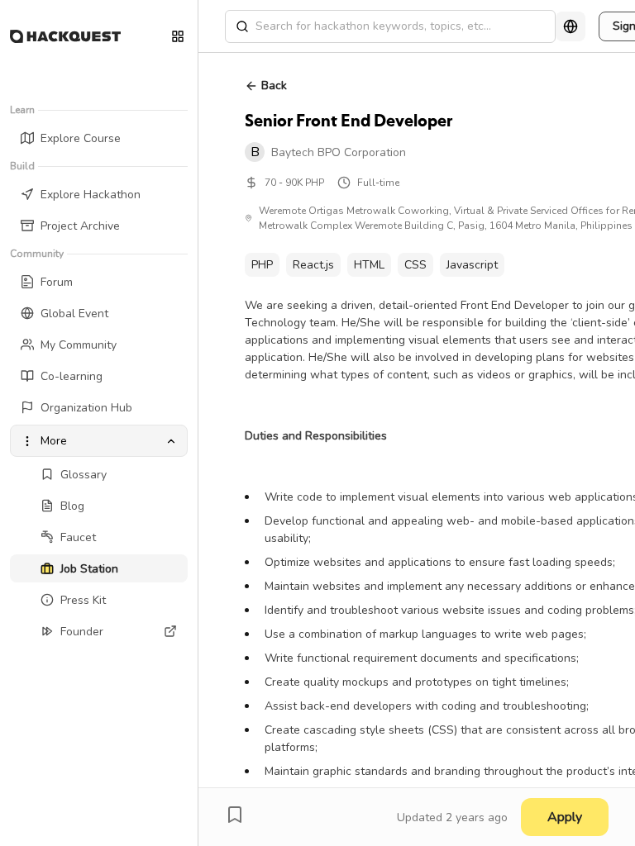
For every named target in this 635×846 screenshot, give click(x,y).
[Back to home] (65, 36)
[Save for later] (235, 815)
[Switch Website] (178, 36)
